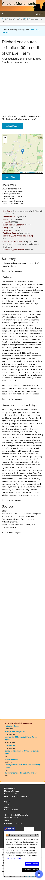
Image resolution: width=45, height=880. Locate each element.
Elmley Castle (10, 745)
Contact (7, 820)
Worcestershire (24, 18)
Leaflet (22, 172)
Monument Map (10, 788)
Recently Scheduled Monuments (17, 796)
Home (4, 18)
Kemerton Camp (11, 759)
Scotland (7, 804)
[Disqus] (22, 618)
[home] (17, 14)
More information (13, 858)
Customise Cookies (30, 870)
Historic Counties (11, 810)
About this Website (11, 818)
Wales (6, 807)
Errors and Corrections (13, 823)
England (12, 18)
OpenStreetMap (30, 172)
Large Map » (11, 176)
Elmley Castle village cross (15, 731)
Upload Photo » (12, 126)
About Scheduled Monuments (16, 815)
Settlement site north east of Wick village (21, 773)
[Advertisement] (22, 90)
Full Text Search (10, 794)
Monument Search (11, 791)
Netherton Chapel (12, 726)
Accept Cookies (32, 864)
